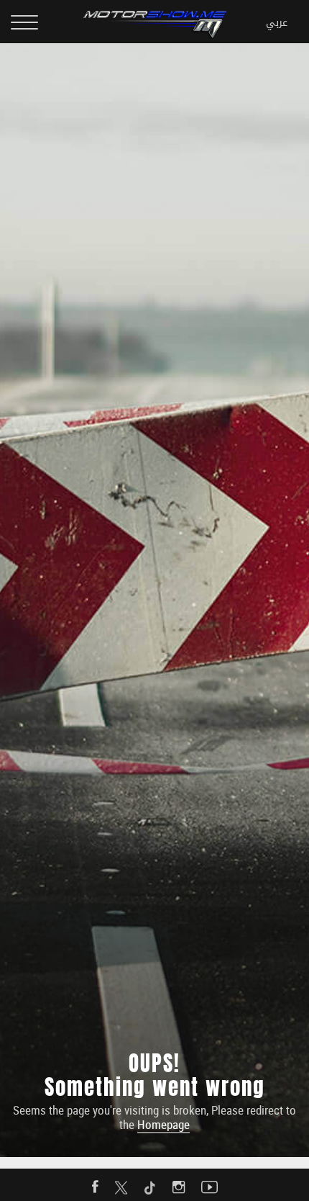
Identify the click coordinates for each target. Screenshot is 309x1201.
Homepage (163, 1125)
